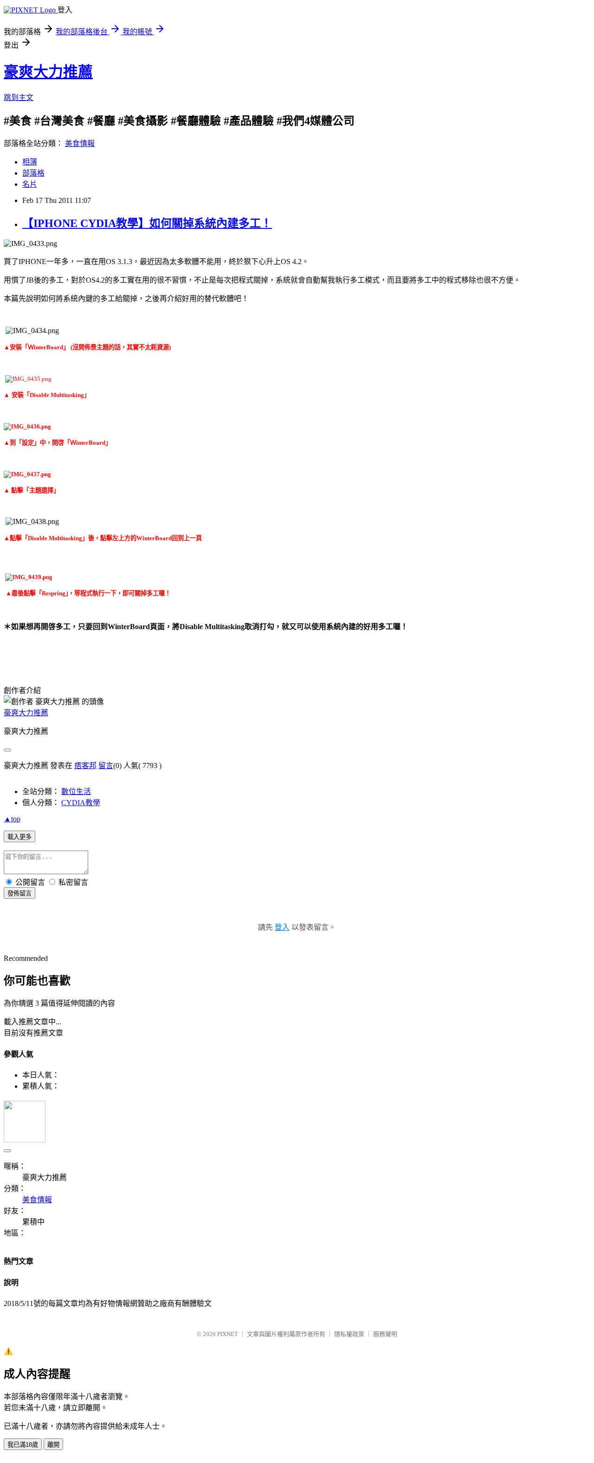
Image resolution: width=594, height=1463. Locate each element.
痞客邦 (85, 765)
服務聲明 (385, 1334)
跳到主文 (18, 97)
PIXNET (227, 1334)
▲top (12, 819)
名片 (29, 184)
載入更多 (19, 836)
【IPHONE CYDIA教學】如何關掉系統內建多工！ (147, 223)
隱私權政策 (349, 1334)
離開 (53, 1444)
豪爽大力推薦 (48, 71)
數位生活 (76, 791)
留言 (105, 765)
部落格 (33, 173)
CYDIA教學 (80, 803)
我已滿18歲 (22, 1444)
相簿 (29, 162)
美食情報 (80, 143)
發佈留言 (19, 893)
